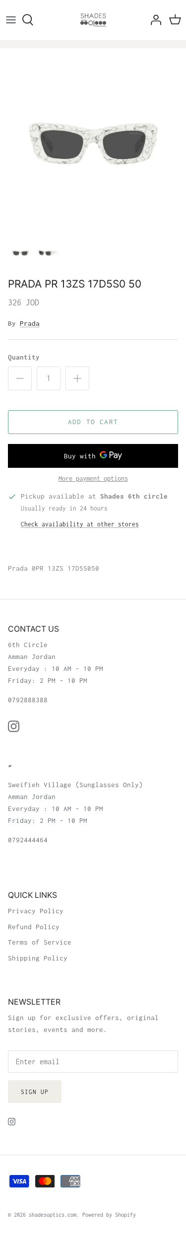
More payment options (93, 478)
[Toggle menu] (11, 20)
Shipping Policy (37, 958)
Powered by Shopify (109, 1215)
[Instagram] (13, 726)
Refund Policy (34, 927)
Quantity (24, 357)
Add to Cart (93, 422)
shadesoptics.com (52, 1215)
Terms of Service (39, 942)
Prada (30, 323)
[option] (93, 141)
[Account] (153, 20)
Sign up (35, 1092)
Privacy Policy (35, 911)
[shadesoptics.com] (93, 20)
